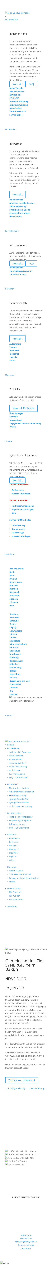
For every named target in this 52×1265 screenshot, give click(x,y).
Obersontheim (16, 660)
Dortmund (14, 595)
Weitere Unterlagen (21, 493)
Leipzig (12, 627)
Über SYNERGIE (16, 870)
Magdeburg (14, 640)
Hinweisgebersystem (26, 1241)
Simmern (13, 687)
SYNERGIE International (20, 874)
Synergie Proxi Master (19, 213)
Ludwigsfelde (15, 630)
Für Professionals (17, 774)
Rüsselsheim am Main (19, 681)
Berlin (12, 572)
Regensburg (15, 674)
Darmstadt (14, 592)
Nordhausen (15, 654)
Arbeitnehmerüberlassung (21, 791)
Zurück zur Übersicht (21, 1080)
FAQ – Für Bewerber (18, 777)
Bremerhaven (15, 582)
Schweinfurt (15, 684)
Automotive (14, 838)
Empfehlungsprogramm (20, 820)
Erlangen (13, 602)
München (13, 647)
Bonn (11, 575)
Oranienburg (15, 667)
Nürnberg (14, 657)
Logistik (12, 856)
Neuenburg (14, 650)
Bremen (13, 578)
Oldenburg (14, 664)
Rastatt (12, 670)
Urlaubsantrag (18, 525)
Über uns (11, 867)
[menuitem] (26, 16)
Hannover (14, 617)
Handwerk (14, 849)
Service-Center (14, 888)
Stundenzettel (18, 529)
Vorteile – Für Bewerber (20, 752)
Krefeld (12, 624)
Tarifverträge (18, 490)
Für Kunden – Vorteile (19, 788)
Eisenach (13, 599)
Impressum (26, 1235)
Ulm (11, 691)
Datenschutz (26, 1238)
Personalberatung (17, 795)
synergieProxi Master (19, 802)
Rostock (13, 677)
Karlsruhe (14, 620)
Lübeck (12, 637)
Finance (12, 845)
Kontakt (17, 194)
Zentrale (13, 694)
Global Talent (15, 770)
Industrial (13, 853)
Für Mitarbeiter (14, 813)
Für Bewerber (13, 748)
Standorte (11, 906)
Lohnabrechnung (17, 824)
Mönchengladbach (18, 644)
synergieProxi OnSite (18, 799)
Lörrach (13, 634)
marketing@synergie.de (29, 1125)
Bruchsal (13, 585)
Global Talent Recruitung (20, 806)
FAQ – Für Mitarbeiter (19, 827)
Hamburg (13, 614)
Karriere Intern (16, 759)
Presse (12, 881)
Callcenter (14, 842)
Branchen (11, 834)
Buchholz (13, 588)
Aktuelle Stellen (16, 755)
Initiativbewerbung (18, 766)
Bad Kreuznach (16, 568)
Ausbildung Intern (17, 763)
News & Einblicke (23, 408)
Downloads (26, 1248)
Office (12, 860)
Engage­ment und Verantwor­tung (24, 878)
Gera (11, 605)
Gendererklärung (26, 1245)
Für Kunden (12, 784)
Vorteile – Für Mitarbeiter (20, 816)
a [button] (5, 16)
